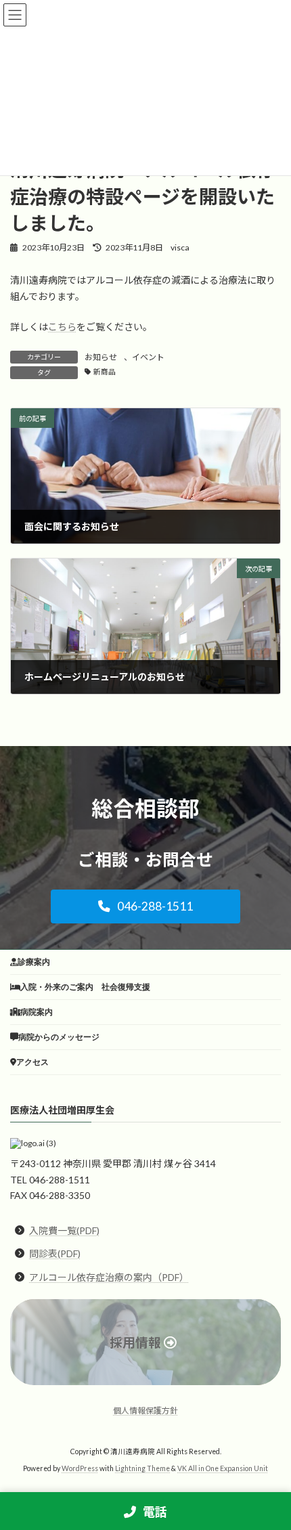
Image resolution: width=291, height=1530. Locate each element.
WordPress (80, 1468)
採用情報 (135, 1343)
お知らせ (101, 357)
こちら (62, 326)
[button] (145, 906)
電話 (154, 1511)
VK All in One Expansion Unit (222, 1468)
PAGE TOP (270, 1469)
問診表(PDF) (55, 1254)
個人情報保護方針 (145, 1410)
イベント (148, 357)
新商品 (104, 372)
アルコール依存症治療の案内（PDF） (109, 1277)
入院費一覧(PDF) (64, 1230)
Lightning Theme (142, 1468)
